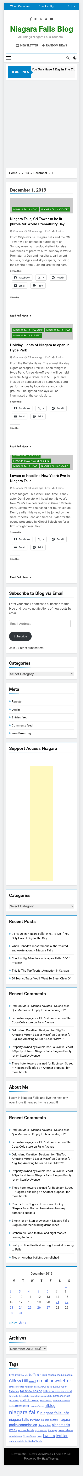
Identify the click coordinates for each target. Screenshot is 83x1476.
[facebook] (31, 19)
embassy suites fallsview (21, 1387)
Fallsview (14, 1391)
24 (20, 1307)
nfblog (50, 1405)
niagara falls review (25, 1419)
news (11, 1406)
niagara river (44, 1425)
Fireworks (14, 1396)
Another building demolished (40, 1225)
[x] (40, 19)
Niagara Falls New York (28, 330)
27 (48, 1307)
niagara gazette (49, 1420)
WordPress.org (21, 733)
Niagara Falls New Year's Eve (31, 461)
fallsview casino (31, 1391)
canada (52, 1375)
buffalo (24, 1375)
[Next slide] (74, 6)
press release (65, 1430)
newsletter (22, 1406)
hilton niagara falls (44, 1396)
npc (37, 1430)
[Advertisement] (41, 123)
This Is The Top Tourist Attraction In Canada (37, 6)
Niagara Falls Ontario (55, 466)
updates (13, 1441)
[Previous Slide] (68, 6)
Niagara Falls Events (26, 455)
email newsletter (54, 1380)
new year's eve (37, 1406)
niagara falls (24, 1412)
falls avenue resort (57, 1386)
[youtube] (51, 19)
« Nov (13, 1323)
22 (66, 1302)
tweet (39, 1436)
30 (11, 1313)
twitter (62, 1435)
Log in (16, 709)
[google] (45, 19)
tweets (49, 1435)
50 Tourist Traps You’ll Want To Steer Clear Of (41, 978)
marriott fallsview (61, 1400)
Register (17, 701)
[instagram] (35, 19)
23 (11, 1307)
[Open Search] (67, 58)
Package (52, 1430)
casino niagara (65, 1375)
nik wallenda (26, 1430)
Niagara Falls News (25, 209)
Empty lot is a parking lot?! (49, 1010)
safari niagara (15, 1436)
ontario (43, 1430)
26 (39, 1307)
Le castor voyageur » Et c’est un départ (37, 1018)
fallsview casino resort (57, 1391)
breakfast (15, 1374)
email (32, 1381)
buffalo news (38, 1375)
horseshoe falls (61, 1395)
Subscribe (20, 636)
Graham (18, 231)
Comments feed (22, 725)
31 (20, 1313)
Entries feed (19, 717)
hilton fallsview (26, 1396)
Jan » (23, 1323)
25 (29, 1307)
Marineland (46, 1400)
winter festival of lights (30, 1441)
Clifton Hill (18, 1380)
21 (57, 1302)
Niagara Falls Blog (41, 29)
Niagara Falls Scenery (55, 209)
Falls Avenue (40, 1387)
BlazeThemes (50, 1458)
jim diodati (14, 1400)
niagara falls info (54, 1413)
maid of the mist (29, 1400)
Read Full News (19, 315)
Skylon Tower (29, 1436)
